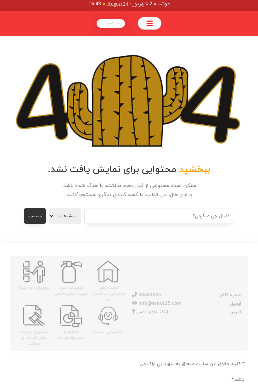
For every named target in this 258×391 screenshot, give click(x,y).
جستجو (35, 216)
